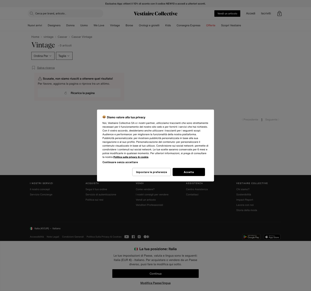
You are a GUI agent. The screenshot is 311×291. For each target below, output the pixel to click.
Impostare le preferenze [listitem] (151, 172)
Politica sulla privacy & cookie (130, 157)
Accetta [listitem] (189, 172)
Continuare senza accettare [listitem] (120, 162)
